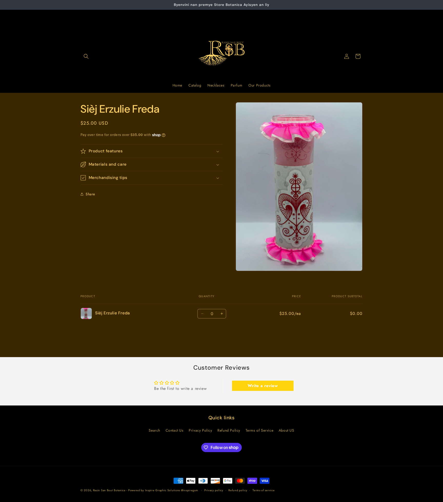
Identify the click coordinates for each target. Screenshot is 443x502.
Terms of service (264, 490)
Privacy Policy (200, 430)
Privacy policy (213, 490)
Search (154, 430)
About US (286, 430)
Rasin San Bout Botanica (109, 490)
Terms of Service (260, 430)
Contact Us (175, 430)
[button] (86, 56)
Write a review (263, 385)
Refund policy (237, 490)
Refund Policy (228, 430)
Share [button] (90, 193)
